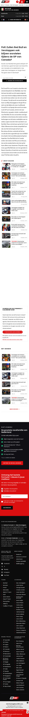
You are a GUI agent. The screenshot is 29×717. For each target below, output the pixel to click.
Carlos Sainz (19, 605)
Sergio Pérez (19, 607)
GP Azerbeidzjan (7, 673)
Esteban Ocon (20, 609)
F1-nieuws (7, 5)
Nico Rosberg (20, 641)
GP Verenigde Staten (7, 678)
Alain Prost (19, 643)
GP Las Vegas (6, 681)
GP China (5, 642)
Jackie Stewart (20, 658)
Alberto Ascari (20, 649)
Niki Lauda (19, 667)
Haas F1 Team (7, 599)
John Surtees (20, 687)
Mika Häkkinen (20, 661)
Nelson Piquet (20, 683)
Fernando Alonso (21, 594)
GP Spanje (6, 671)
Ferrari (24, 141)
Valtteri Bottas (20, 612)
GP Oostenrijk (7, 656)
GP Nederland (7, 666)
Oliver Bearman (20, 628)
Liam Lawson (19, 625)
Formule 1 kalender (12, 538)
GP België (5, 662)
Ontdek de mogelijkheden (12, 463)
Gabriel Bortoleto (21, 632)
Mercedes (6, 590)
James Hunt (19, 656)
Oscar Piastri (19, 602)
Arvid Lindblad (20, 614)
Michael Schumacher (20, 646)
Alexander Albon (20, 623)
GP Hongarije (6, 664)
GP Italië (5, 669)
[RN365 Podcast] (17, 1)
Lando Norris (19, 585)
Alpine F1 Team (7, 592)
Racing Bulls (6, 601)
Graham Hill (19, 680)
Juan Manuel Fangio (19, 675)
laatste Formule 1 (9, 525)
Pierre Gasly (19, 616)
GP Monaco (6, 651)
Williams (5, 603)
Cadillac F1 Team (7, 606)
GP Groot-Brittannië (6, 659)
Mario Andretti (20, 689)
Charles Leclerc (20, 590)
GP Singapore (7, 676)
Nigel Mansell (19, 670)
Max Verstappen (14, 5)
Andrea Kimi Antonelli (19, 597)
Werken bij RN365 (21, 561)
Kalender (21, 5)
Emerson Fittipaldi (21, 678)
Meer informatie (15, 19)
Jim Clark (18, 665)
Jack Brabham (20, 685)
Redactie (18, 554)
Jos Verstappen (20, 663)
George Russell (20, 587)
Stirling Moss (19, 672)
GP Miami (5, 647)
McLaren (5, 585)
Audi (4, 594)
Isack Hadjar (19, 600)
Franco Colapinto (21, 630)
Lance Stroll (19, 619)
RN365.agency (20, 563)
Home (2, 5)
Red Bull (17, 91)
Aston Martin (6, 597)
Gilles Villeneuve (20, 654)
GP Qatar (5, 684)
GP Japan (5, 644)
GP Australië (6, 640)
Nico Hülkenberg (20, 621)
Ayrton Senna (20, 651)
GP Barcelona (7, 653)
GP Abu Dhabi (7, 686)
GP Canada (6, 649)
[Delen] (25, 77)
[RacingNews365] (5, 2)
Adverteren (19, 559)
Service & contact (21, 556)
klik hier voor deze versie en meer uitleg (12, 339)
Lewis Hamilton (20, 592)
